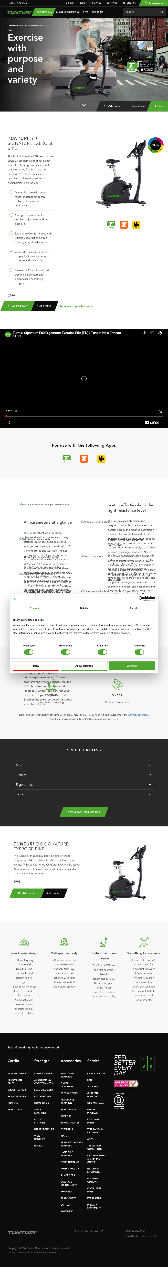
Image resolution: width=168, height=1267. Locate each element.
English (131, 3)
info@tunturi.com (135, 1236)
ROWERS (13, 1103)
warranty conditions (138, 715)
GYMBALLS (67, 1129)
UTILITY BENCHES (44, 1129)
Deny (36, 665)
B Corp (70, 3)
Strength (40, 1061)
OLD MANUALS (95, 1103)
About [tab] (133, 608)
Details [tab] (84, 608)
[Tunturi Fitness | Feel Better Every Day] (17, 12)
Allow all (132, 665)
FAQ (89, 1080)
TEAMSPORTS (68, 1198)
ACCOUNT (93, 1087)
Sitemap (53, 1252)
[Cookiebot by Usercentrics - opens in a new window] (141, 598)
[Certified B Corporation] (137, 1101)
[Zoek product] (161, 12)
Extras (20, 794)
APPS (90, 1139)
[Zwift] (124, 225)
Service (96, 3)
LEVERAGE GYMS (44, 1090)
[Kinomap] (136, 225)
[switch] (65, 652)
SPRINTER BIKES (17, 1096)
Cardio (13, 1061)
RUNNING (66, 1192)
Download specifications (84, 812)
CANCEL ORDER (96, 1073)
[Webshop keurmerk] (137, 1084)
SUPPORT (66, 1116)
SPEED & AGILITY (70, 1110)
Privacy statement (17, 1252)
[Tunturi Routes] (111, 225)
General (21, 775)
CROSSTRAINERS (17, 1090)
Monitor (22, 765)
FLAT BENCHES (42, 1096)
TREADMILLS (15, 1110)
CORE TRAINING (70, 1162)
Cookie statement (37, 1252)
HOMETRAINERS (17, 1073)
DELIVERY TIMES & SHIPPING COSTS (96, 1159)
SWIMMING (67, 1211)
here (115, 719)
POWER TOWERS (43, 1073)
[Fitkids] (156, 145)
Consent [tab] (35, 608)
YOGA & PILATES (70, 1123)
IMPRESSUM (94, 1198)
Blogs (83, 3)
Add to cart (115, 106)
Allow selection (84, 665)
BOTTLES (66, 1205)
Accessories (67, 1061)
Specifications (83, 306)
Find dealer (139, 106)
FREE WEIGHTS (69, 1093)
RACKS (38, 1146)
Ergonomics (24, 785)
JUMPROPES (68, 1175)
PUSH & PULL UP (70, 1169)
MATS (64, 1136)
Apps (85, 12)
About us (97, 12)
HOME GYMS (41, 1103)
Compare (66, 306)
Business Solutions (67, 12)
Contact (111, 3)
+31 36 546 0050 (18, 3)
